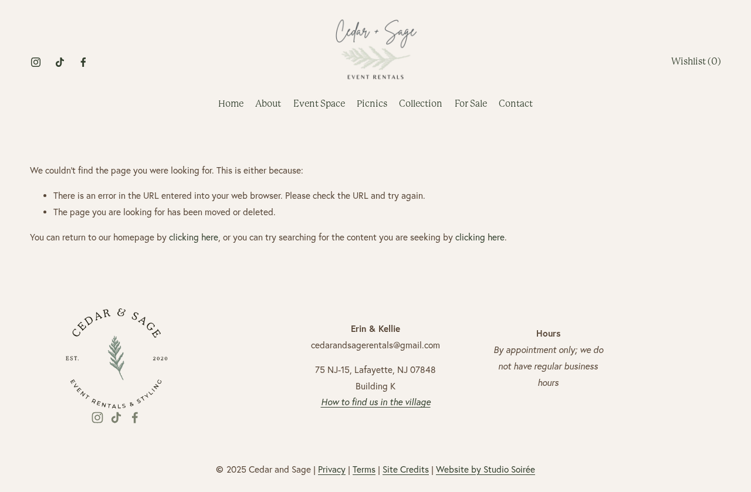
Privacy (332, 469)
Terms (364, 469)
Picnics (372, 104)
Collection (420, 104)
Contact (516, 104)
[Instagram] (36, 62)
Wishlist (696, 61)
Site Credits (406, 469)
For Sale (471, 104)
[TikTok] (60, 62)
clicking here (193, 237)
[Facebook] (83, 62)
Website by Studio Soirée (485, 469)
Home (230, 104)
